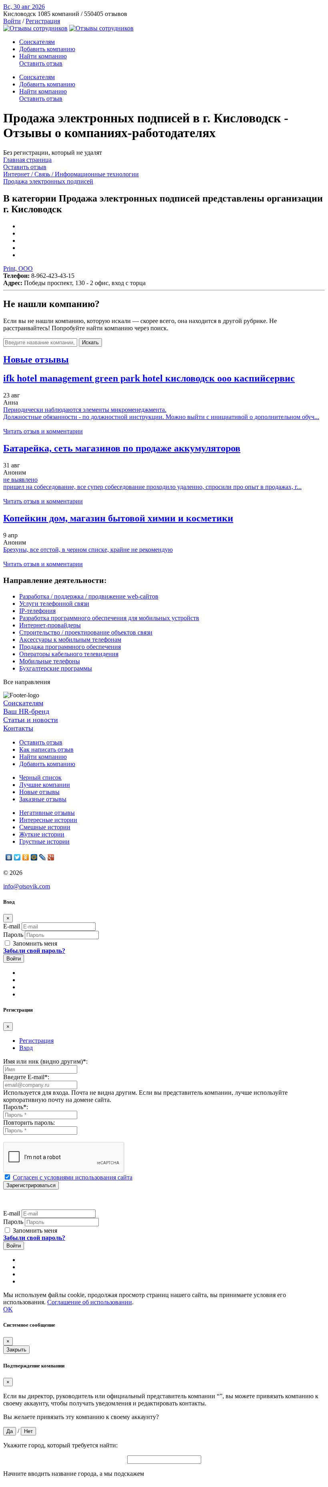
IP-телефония (37, 610)
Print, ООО (18, 268)
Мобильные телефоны (49, 661)
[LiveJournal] (42, 857)
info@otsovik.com (26, 886)
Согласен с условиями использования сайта (72, 1177)
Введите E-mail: (26, 1077)
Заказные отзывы (42, 799)
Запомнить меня (34, 943)
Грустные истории (44, 841)
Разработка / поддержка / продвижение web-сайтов (88, 596)
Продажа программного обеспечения (70, 646)
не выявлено (20, 479)
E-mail (11, 926)
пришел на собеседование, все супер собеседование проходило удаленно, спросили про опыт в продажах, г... (152, 486)
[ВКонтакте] (9, 857)
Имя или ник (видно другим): (45, 1061)
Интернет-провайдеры (50, 625)
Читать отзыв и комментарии (43, 431)
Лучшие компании (44, 784)
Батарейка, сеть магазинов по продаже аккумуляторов (121, 448)
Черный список (40, 777)
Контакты (18, 728)
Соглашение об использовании (89, 1302)
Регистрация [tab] (36, 1040)
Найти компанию (43, 56)
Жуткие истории (41, 834)
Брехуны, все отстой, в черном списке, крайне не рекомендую (88, 549)
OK (8, 1309)
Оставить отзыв (40, 63)
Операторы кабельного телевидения (68, 654)
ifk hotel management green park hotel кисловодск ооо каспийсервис (149, 378)
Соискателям (37, 41)
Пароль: (15, 1107)
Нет (28, 1431)
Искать (90, 342)
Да (9, 1431)
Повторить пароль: (29, 1122)
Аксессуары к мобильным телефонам (70, 639)
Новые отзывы (39, 791)
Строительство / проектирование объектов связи (85, 632)
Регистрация (43, 21)
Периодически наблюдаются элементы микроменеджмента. (84, 409)
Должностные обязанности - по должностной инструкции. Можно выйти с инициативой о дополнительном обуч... (161, 416)
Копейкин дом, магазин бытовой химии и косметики (118, 518)
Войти (12, 21)
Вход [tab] (26, 1047)
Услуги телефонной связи (54, 603)
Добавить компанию (47, 49)
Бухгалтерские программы (55, 668)
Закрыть (16, 1350)
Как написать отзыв (46, 749)
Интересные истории (48, 819)
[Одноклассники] (26, 857)
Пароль (13, 934)
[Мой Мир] (34, 857)
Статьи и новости (30, 720)
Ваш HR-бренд (26, 711)
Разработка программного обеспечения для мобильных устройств (109, 618)
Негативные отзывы (47, 812)
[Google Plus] (51, 857)
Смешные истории (44, 827)
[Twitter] (17, 857)
